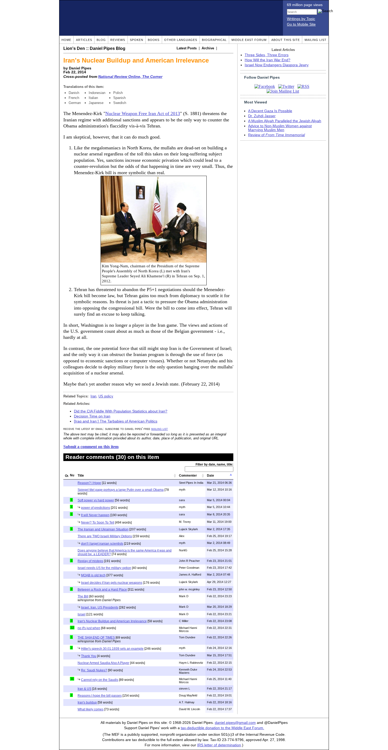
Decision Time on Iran (92, 416)
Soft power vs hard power (96, 500)
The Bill (83, 596)
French (74, 98)
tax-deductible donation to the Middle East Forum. (222, 728)
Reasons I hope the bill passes (100, 695)
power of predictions (95, 508)
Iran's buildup (87, 702)
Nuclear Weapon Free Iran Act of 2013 (142, 113)
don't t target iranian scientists (102, 543)
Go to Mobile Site (301, 24)
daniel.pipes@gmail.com (235, 723)
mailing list (159, 429)
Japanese (96, 103)
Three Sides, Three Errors (266, 55)
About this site (285, 39)
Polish (118, 93)
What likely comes (90, 709)
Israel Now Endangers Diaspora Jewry (277, 65)
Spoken (136, 39)
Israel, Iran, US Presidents (99, 607)
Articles (84, 39)
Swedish (119, 103)
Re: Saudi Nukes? (94, 670)
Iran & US (84, 689)
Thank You (88, 656)
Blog (101, 39)
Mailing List (316, 39)
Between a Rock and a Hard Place (102, 589)
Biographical (214, 39)
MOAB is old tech (93, 575)
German (75, 103)
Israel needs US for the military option (104, 568)
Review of (276, 135)
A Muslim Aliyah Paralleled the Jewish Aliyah (284, 121)
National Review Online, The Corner (130, 77)
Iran (93, 396)
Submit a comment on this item (91, 446)
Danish (74, 93)
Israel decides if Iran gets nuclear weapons (111, 583)
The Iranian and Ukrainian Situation (103, 529)
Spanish (119, 98)
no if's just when (89, 628)
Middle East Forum (249, 39)
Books (153, 39)
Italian (93, 98)
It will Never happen (95, 515)
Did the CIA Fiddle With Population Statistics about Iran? (120, 411)
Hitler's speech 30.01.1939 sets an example (112, 649)
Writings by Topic (301, 19)
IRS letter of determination (219, 745)
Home (66, 39)
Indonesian (97, 93)
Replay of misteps (90, 561)
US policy (105, 396)
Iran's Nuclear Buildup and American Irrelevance (112, 621)
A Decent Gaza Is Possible (270, 111)
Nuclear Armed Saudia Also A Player (103, 663)
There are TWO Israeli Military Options (105, 536)
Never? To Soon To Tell (97, 522)
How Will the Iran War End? (267, 60)
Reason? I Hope (89, 483)
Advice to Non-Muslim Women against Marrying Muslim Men (280, 128)
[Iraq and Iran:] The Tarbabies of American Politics (115, 421)
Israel (82, 614)
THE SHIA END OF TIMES (96, 637)
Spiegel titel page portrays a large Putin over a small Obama (121, 490)
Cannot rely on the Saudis (99, 680)
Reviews (117, 39)
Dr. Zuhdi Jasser (262, 116)
